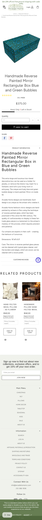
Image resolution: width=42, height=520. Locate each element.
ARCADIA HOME (16, 7)
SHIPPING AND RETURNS (21, 451)
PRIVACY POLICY (15, 515)
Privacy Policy (21, 463)
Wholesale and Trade (21, 455)
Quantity (5, 116)
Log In (21, 439)
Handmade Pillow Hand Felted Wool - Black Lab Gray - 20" (30, 309)
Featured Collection (24, 14)
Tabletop (21, 408)
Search (21, 435)
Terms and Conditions (21, 459)
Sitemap (21, 471)
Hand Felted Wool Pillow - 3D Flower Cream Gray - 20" (10, 309)
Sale (21, 421)
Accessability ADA (21, 475)
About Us (21, 425)
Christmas (21, 392)
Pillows (21, 400)
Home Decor (21, 404)
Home (15, 14)
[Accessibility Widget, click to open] (38, 260)
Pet (21, 396)
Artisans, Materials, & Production (21, 447)
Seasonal (21, 412)
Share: (4, 134)
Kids (21, 417)
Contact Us (21, 467)
